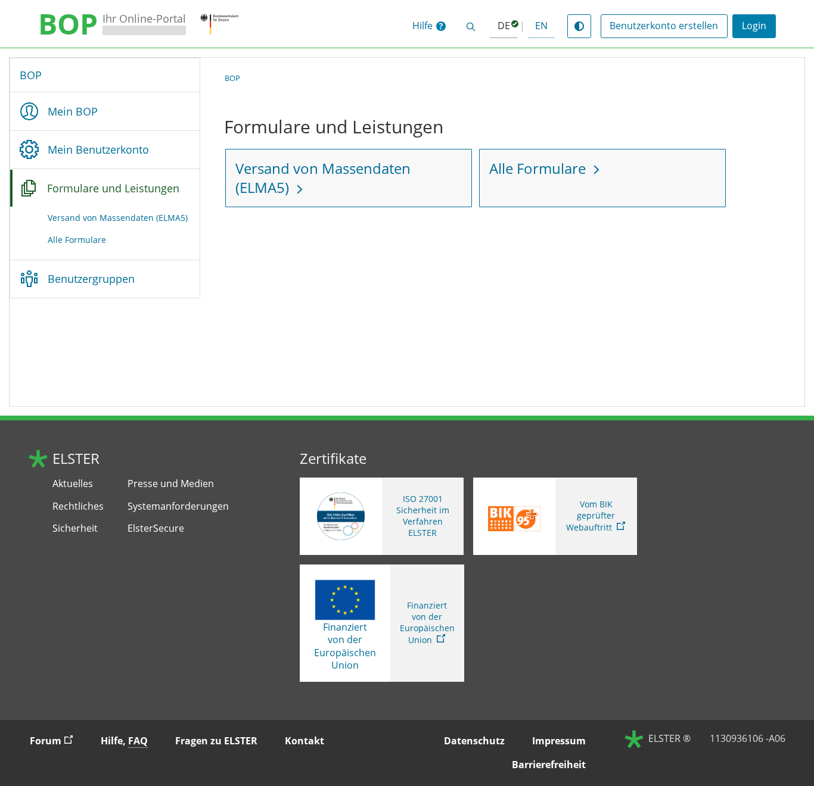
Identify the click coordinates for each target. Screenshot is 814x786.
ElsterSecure (156, 528)
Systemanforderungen (178, 506)
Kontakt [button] (304, 740)
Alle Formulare (77, 239)
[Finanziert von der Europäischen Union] (345, 600)
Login (754, 25)
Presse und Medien (171, 484)
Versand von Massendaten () (118, 217)
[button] (429, 26)
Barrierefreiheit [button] (549, 764)
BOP (31, 75)
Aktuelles (72, 484)
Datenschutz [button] (474, 740)
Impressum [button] (559, 740)
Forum (56, 740)
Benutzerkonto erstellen (664, 25)
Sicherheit (75, 528)
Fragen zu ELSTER (216, 740)
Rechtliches (78, 506)
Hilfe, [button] (124, 740)
